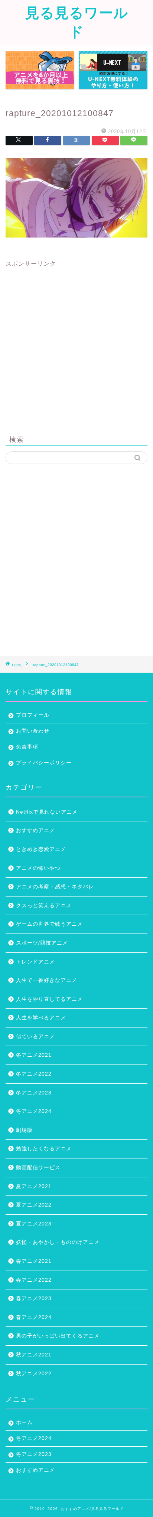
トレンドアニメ (35, 962)
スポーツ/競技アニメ (42, 943)
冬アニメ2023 (34, 1093)
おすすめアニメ (35, 830)
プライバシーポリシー (44, 763)
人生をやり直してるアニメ (49, 999)
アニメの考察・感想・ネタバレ (55, 886)
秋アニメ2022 (34, 1373)
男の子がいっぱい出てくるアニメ (58, 1336)
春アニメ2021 (34, 1261)
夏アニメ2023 (34, 1224)
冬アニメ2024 (34, 1111)
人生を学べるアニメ (41, 1017)
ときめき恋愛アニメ (41, 849)
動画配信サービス (38, 1167)
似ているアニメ (35, 1036)
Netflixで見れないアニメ (47, 812)
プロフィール (32, 715)
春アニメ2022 (34, 1280)
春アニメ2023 (34, 1298)
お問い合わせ (32, 731)
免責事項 (27, 747)
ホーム (24, 1422)
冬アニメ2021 (34, 1055)
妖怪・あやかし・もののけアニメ (58, 1242)
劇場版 (24, 1130)
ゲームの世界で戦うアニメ (49, 924)
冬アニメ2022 (34, 1074)
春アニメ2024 (34, 1317)
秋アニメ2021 (34, 1355)
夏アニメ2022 (34, 1205)
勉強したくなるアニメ (44, 1148)
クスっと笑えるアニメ (44, 905)
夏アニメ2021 (34, 1186)
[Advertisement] (76, 344)
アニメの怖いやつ (38, 868)
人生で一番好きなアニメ (46, 980)
